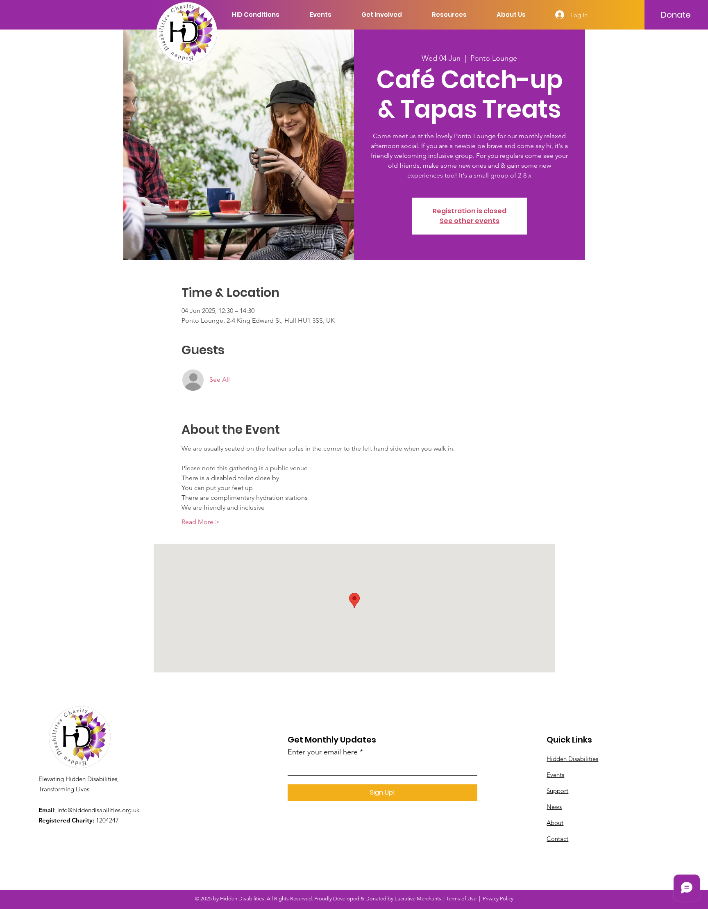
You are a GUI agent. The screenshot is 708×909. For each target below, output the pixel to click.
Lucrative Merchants (418, 898)
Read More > (201, 522)
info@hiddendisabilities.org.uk (98, 810)
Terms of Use (461, 898)
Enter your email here (323, 752)
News (554, 807)
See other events (469, 221)
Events (555, 775)
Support (557, 791)
